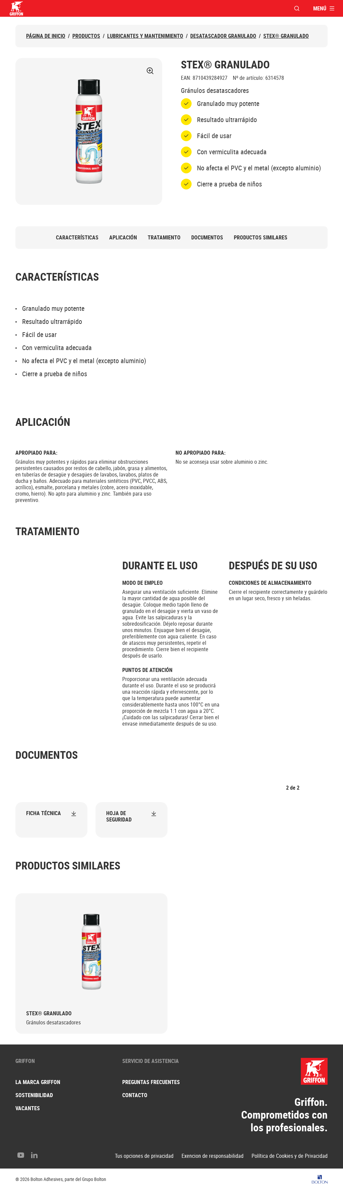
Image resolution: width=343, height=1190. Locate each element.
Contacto (134, 1095)
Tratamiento (164, 237)
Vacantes (27, 1108)
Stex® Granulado (286, 36)
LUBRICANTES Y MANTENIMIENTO (145, 36)
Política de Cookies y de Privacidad (290, 1156)
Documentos (207, 237)
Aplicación (123, 237)
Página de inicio (45, 36)
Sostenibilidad (34, 1095)
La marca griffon (37, 1082)
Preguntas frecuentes (151, 1082)
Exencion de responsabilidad (213, 1156)
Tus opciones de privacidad (144, 1156)
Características (77, 237)
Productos (86, 36)
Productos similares (260, 237)
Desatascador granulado (223, 36)
